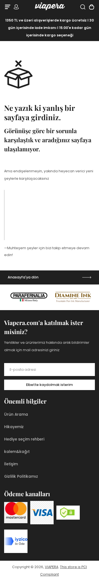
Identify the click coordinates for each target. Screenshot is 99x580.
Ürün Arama (16, 414)
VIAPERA (51, 567)
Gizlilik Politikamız (21, 476)
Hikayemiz (14, 426)
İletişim (11, 464)
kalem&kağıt (17, 451)
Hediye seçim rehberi (24, 439)
